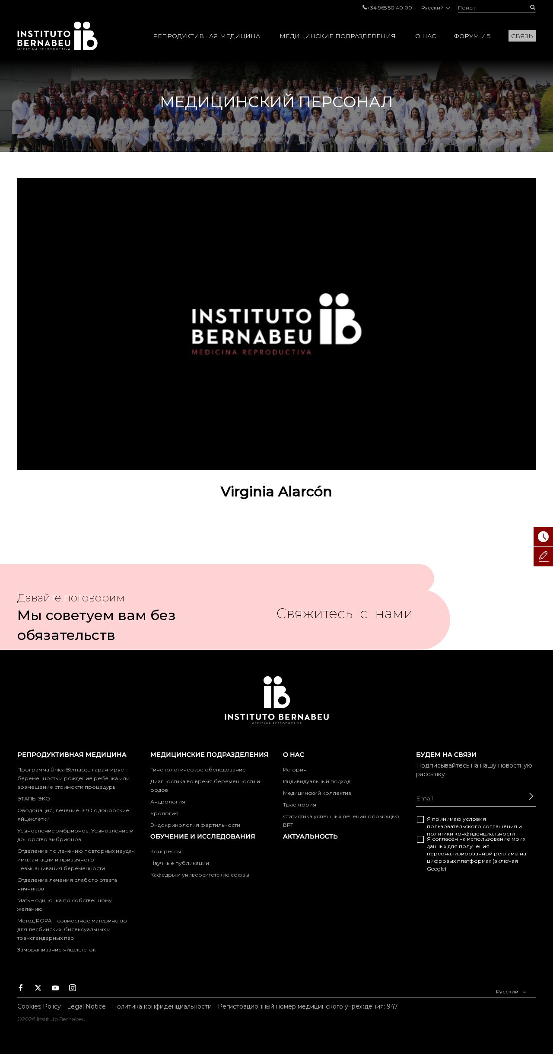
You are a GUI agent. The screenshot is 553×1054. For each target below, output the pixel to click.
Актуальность (310, 836)
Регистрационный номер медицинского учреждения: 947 (308, 1006)
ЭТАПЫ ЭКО (33, 798)
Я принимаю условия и (474, 826)
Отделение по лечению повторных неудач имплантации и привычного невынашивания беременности (76, 859)
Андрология (167, 801)
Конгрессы (165, 851)
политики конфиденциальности (471, 833)
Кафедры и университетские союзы (199, 874)
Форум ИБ (472, 36)
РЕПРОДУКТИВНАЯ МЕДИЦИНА (206, 36)
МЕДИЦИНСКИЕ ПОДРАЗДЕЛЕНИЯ (338, 36)
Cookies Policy (39, 1006)
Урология (164, 813)
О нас (425, 36)
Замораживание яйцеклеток (56, 949)
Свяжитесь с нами (344, 617)
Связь (522, 36)
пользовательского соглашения (472, 826)
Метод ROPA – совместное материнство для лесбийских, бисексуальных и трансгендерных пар (72, 929)
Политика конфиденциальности (162, 1006)
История (295, 769)
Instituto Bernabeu (57, 36)
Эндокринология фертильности (195, 825)
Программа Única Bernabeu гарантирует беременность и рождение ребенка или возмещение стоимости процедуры (73, 778)
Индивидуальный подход (316, 781)
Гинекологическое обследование (198, 769)
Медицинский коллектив (317, 793)
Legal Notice (86, 1006)
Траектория (299, 804)
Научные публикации (179, 863)
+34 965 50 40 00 (389, 7)
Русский (433, 7)
